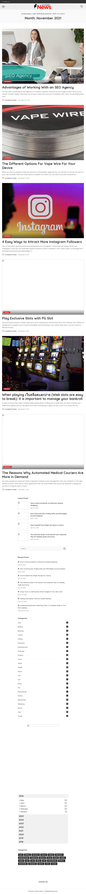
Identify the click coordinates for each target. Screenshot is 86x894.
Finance (20, 655)
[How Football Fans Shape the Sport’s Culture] (23, 526)
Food (20, 659)
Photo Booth (22, 692)
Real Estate (22, 700)
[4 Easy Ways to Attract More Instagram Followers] (43, 210)
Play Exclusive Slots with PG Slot (27, 318)
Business (7, 81)
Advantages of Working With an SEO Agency (38, 87)
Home (20, 671)
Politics (20, 696)
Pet (19, 688)
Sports (20, 708)
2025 (21, 816)
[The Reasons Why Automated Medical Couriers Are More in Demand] (43, 441)
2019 (21, 838)
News (20, 684)
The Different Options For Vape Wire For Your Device (39, 166)
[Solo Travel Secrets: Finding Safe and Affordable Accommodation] (23, 516)
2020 (21, 834)
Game (20, 663)
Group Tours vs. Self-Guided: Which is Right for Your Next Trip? (41, 592)
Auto (19, 623)
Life (19, 680)
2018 (21, 841)
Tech (19, 712)
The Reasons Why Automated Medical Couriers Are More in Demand (42, 475)
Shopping (8, 158)
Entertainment (23, 647)
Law (19, 675)
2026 (21, 796)
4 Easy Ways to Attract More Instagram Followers (42, 242)
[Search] (81, 6)
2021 (21, 830)
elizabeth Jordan (11, 100)
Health (20, 667)
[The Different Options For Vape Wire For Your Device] (43, 132)
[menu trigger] (4, 6)
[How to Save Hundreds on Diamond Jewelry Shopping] (23, 505)
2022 (21, 827)
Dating (20, 639)
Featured (21, 651)
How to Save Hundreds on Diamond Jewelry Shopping (38, 562)
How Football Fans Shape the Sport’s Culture (47, 525)
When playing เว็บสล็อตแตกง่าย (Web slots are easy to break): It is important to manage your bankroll (42, 397)
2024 (21, 819)
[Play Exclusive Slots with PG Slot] (43, 287)
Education (21, 643)
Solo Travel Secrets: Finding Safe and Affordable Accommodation (42, 569)
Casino (7, 312)
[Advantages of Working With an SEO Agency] (43, 56)
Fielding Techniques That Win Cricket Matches (35, 598)
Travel (20, 716)
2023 (21, 823)
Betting (20, 627)
